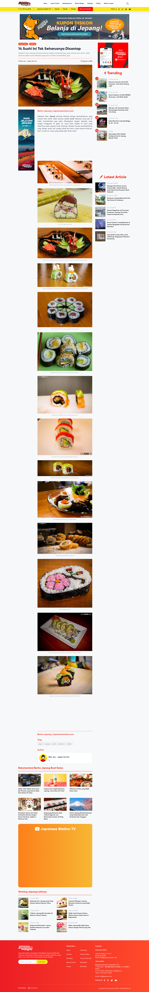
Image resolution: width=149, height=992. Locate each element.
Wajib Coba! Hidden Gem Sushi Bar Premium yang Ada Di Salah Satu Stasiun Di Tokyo (28, 791)
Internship (83, 950)
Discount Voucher (85, 9)
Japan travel (23, 44)
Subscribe (42, 962)
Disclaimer (83, 962)
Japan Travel (54, 3)
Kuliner (69, 744)
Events (65, 9)
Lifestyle (90, 3)
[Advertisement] (65, 714)
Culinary (32, 44)
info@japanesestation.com (108, 957)
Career (68, 966)
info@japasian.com (106, 976)
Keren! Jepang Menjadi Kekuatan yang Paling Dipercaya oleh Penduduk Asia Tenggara (81, 815)
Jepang (47, 744)
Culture (98, 3)
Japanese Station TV (44, 9)
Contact (69, 954)
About (68, 950)
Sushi (54, 744)
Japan (40, 744)
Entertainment (67, 3)
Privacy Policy (85, 954)
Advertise (69, 958)
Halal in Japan (109, 3)
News (45, 3)
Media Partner (71, 962)
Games (57, 9)
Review (73, 9)
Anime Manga (79, 3)
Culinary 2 (61, 744)
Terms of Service (85, 958)
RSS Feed (83, 966)
